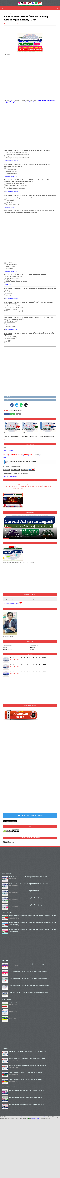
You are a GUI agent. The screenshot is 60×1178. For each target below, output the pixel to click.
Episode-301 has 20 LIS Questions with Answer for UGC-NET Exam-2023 (27, 1058)
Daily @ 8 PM (31, 486)
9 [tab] (54, 538)
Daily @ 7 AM (7, 486)
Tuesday (17, 599)
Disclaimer (44, 1117)
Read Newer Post (8, 399)
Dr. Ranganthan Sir (7, 645)
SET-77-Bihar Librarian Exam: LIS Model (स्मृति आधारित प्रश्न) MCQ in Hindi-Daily (29, 898)
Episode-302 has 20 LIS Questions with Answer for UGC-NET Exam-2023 (27, 1051)
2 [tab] (12, 538)
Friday (37, 599)
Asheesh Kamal (35, 1118)
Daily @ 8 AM (23, 486)
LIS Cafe (17, 1117)
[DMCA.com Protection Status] (7, 831)
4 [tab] (24, 538)
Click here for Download (10, 476)
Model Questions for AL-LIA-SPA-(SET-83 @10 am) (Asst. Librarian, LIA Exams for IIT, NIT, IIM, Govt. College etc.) (32, 930)
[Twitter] (16, 406)
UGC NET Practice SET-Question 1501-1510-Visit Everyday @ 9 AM (25, 1079)
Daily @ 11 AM (20, 484)
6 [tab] (36, 538)
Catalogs (5, 647)
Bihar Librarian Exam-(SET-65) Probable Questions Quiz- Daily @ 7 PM (28, 658)
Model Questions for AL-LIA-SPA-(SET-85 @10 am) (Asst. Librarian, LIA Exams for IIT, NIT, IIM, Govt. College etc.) (32, 916)
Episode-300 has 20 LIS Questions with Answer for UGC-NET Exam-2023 (27, 1065)
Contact (27, 1117)
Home (5, 13)
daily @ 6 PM (24, 489)
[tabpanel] (30, 527)
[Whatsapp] (21, 406)
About (22, 1117)
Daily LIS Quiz (7, 489)
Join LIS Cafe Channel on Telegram (31, 815)
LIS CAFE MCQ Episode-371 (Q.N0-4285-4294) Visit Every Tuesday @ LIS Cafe (28, 992)
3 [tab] (18, 538)
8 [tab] (49, 538)
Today (5, 599)
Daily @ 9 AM (39, 486)
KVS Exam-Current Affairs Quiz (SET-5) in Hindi (21, 461)
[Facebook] (12, 406)
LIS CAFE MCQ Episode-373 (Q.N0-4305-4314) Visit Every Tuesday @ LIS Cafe (29, 978)
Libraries (32, 647)
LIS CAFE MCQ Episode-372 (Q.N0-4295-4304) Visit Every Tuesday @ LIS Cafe (29, 985)
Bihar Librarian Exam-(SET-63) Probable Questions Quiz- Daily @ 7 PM (28, 672)
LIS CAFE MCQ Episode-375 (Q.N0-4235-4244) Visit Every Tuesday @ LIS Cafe (29, 964)
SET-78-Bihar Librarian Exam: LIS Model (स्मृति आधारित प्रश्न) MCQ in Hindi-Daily (48, 436)
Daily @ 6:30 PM (44, 484)
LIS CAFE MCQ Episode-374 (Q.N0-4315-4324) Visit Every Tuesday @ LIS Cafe (29, 971)
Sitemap (38, 1117)
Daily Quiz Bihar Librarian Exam (11, 603)
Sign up (32, 649)
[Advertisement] (30, 67)
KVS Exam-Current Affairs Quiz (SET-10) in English (26, 530)
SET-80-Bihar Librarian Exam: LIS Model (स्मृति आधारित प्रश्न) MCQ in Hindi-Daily (12, 436)
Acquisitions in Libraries (15, 1003)
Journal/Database (7, 649)
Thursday (32, 599)
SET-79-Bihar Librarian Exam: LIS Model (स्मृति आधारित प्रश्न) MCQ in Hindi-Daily (30, 436)
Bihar (10, 410)
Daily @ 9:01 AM (11, 13)
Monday (11, 599)
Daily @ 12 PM (28, 484)
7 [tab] (42, 538)
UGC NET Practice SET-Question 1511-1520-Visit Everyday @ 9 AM (25, 1072)
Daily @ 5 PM (36, 484)
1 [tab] (6, 538)
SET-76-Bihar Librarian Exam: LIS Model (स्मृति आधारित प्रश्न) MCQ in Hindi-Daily (29, 905)
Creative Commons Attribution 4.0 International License (34, 833)
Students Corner (34, 645)
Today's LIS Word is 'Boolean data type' (19, 1017)
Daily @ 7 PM (15, 486)
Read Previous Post (9, 396)
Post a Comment (9, 450)
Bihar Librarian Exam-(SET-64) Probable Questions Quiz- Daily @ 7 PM (28, 665)
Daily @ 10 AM (11, 484)
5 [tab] (30, 538)
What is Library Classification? (16, 1010)
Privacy (33, 1117)
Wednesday (24, 599)
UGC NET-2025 (15, 489)
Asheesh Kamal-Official (11, 23)
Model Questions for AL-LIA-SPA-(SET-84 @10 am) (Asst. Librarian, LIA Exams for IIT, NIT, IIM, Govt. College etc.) (32, 923)
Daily (5, 484)
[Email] (26, 406)
